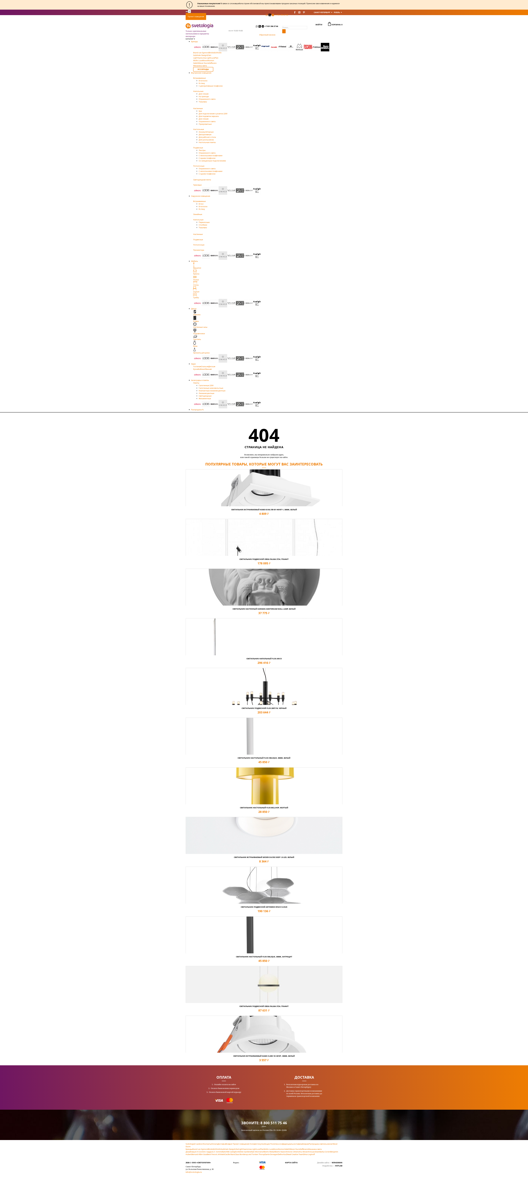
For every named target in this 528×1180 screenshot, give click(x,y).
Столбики (203, 225)
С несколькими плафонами (210, 155)
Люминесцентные (206, 393)
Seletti (287, 1149)
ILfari (236, 1149)
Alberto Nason (280, 1151)
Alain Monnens (257, 1151)
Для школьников (206, 139)
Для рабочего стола (207, 137)
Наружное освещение (200, 196)
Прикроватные (205, 124)
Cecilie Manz (230, 1154)
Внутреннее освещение (201, 73)
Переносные (204, 222)
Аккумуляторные (206, 132)
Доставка (222, 16)
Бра (200, 111)
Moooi (275, 1149)
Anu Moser (303, 1151)
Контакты (259, 16)
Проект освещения (196, 16)
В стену (202, 83)
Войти (319, 24)
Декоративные (205, 134)
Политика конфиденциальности (284, 1144)
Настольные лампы (207, 142)
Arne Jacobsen (314, 1151)
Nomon (281, 1149)
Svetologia (190, 1144)
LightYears (243, 1149)
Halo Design (229, 1149)
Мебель (194, 261)
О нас (196, 1144)
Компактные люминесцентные (212, 390)
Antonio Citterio (292, 1151)
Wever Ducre (295, 1149)
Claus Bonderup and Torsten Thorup (250, 1154)
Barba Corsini (325, 1151)
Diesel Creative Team (294, 1154)
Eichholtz (217, 1149)
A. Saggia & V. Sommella (214, 1151)
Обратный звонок (267, 35)
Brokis (210, 1149)
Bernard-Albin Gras (199, 1154)
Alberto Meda (268, 1151)
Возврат (229, 1144)
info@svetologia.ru (194, 1172)
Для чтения (203, 94)
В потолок (203, 80)
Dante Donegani (271, 1154)
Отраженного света (207, 99)
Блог (201, 1144)
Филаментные (205, 398)
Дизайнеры (190, 1151)
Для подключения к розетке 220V (213, 113)
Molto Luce (268, 1149)
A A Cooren (199, 1151)
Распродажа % (197, 409)
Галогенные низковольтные (211, 388)
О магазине (246, 16)
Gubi (223, 1149)
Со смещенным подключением (212, 160)
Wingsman (337, 1162)
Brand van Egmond (200, 1149)
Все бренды (203, 69)
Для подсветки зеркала (209, 116)
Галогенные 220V (206, 385)
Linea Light (251, 1149)
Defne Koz (282, 1154)
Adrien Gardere (244, 1151)
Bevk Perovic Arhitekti (216, 1154)
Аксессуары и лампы (200, 380)
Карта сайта (291, 1162)
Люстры (202, 150)
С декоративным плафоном (211, 86)
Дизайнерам (303, 1144)
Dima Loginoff (309, 1154)
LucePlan (260, 1149)
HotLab (338, 1165)
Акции (267, 1144)
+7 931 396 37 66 (281, 15)
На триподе (204, 96)
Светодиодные (205, 396)
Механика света (315, 1149)
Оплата (211, 16)
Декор (193, 308)
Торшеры (203, 101)
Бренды (194, 41)
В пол (201, 204)
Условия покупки (257, 1144)
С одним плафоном (207, 158)
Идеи (193, 364)
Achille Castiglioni (231, 1151)
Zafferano (304, 1149)
